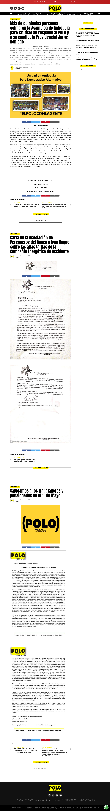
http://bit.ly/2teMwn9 (34, 166)
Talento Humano (48, 800)
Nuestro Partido (26, 14)
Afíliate (79, 14)
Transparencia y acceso (36, 14)
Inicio (19, 14)
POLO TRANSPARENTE (19, 800)
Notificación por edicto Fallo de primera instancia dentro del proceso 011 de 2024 (87, 59)
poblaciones (71, 14)
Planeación (57, 800)
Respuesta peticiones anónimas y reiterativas (88, 800)
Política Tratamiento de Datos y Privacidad (70, 800)
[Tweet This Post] (35, 122)
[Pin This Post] (45, 122)
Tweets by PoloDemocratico (84, 69)
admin (18, 68)
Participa (46, 14)
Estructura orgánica (29, 800)
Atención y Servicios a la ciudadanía (58, 14)
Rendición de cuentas (88, 14)
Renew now (58, 2)
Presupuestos (39, 800)
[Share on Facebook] (26, 122)
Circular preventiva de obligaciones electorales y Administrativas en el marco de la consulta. (86, 47)
